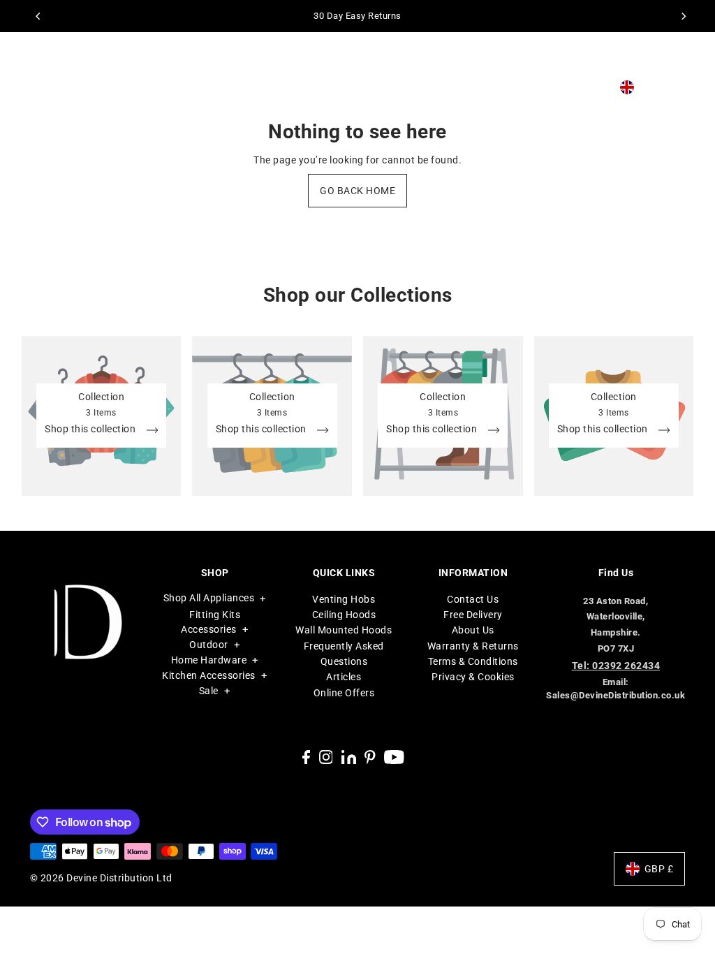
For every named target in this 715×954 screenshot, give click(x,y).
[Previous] (39, 16)
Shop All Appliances (209, 597)
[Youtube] (394, 756)
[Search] (578, 87)
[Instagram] (326, 756)
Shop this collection (91, 429)
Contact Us (473, 599)
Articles (343, 676)
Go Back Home (357, 190)
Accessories (209, 629)
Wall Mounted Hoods (343, 630)
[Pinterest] (370, 756)
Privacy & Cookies (473, 676)
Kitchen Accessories (209, 675)
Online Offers (344, 692)
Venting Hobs (343, 599)
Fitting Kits (214, 614)
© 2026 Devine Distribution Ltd (101, 877)
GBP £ (653, 87)
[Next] (682, 16)
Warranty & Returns (473, 646)
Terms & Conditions (473, 661)
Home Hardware (209, 660)
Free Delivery (473, 614)
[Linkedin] (348, 756)
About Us (473, 630)
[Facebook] (306, 756)
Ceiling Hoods (344, 614)
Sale (209, 690)
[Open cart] (683, 87)
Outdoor (208, 644)
